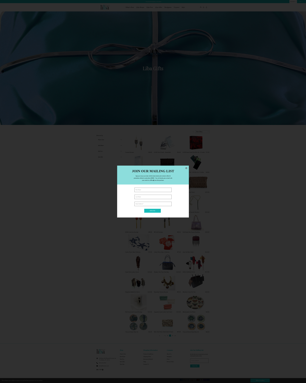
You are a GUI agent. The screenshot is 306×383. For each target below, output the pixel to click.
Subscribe (152, 210)
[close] (186, 168)
